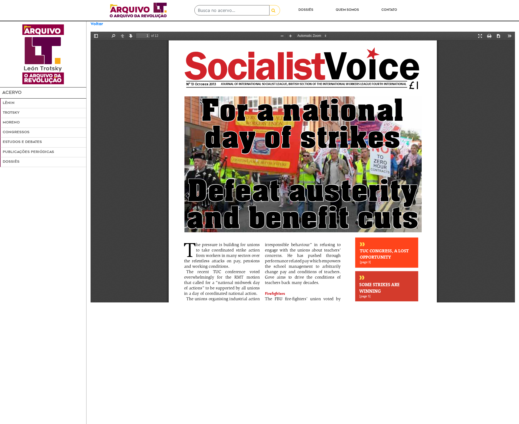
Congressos (16, 132)
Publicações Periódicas (28, 152)
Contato (389, 10)
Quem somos (347, 10)
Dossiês (305, 10)
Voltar (97, 24)
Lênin (9, 103)
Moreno (11, 122)
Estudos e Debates (22, 142)
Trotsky (11, 113)
